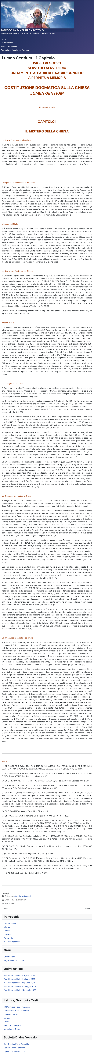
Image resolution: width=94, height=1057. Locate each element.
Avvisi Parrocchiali (9, 46)
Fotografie (8, 938)
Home (3, 39)
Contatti (7, 934)
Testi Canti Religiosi (12, 1025)
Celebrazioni (9, 957)
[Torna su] (90, 1052)
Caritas (7, 930)
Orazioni (7, 1021)
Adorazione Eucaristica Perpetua (15, 50)
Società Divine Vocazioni (14, 1048)
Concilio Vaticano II (22, 896)
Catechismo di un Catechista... (17, 1010)
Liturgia (7, 927)
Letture (7, 1018)
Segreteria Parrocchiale (14, 960)
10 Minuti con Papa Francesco (17, 1007)
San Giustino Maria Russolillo (16, 1044)
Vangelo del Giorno (12, 1029)
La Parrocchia (7, 42)
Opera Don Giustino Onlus (15, 1051)
